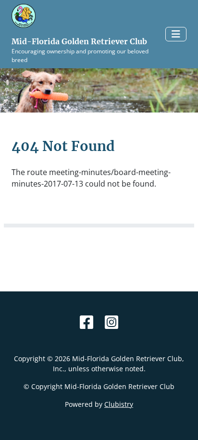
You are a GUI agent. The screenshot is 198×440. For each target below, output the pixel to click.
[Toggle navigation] (175, 34)
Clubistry (118, 404)
